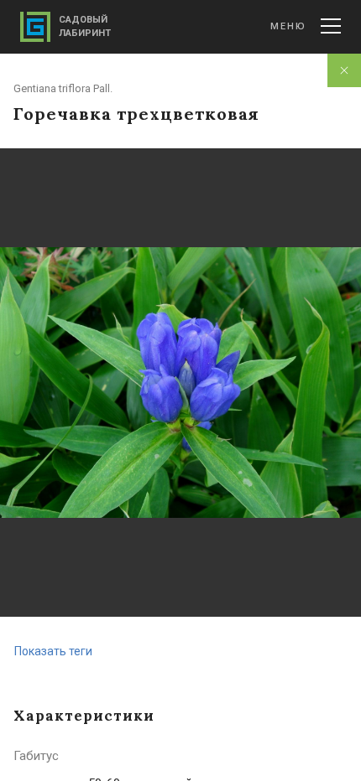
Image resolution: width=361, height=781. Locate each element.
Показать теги (53, 651)
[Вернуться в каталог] (344, 70)
